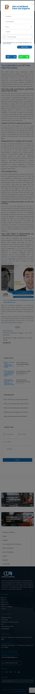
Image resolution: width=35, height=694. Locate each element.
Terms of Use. (7, 44)
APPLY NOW (24, 47)
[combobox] (5, 37)
